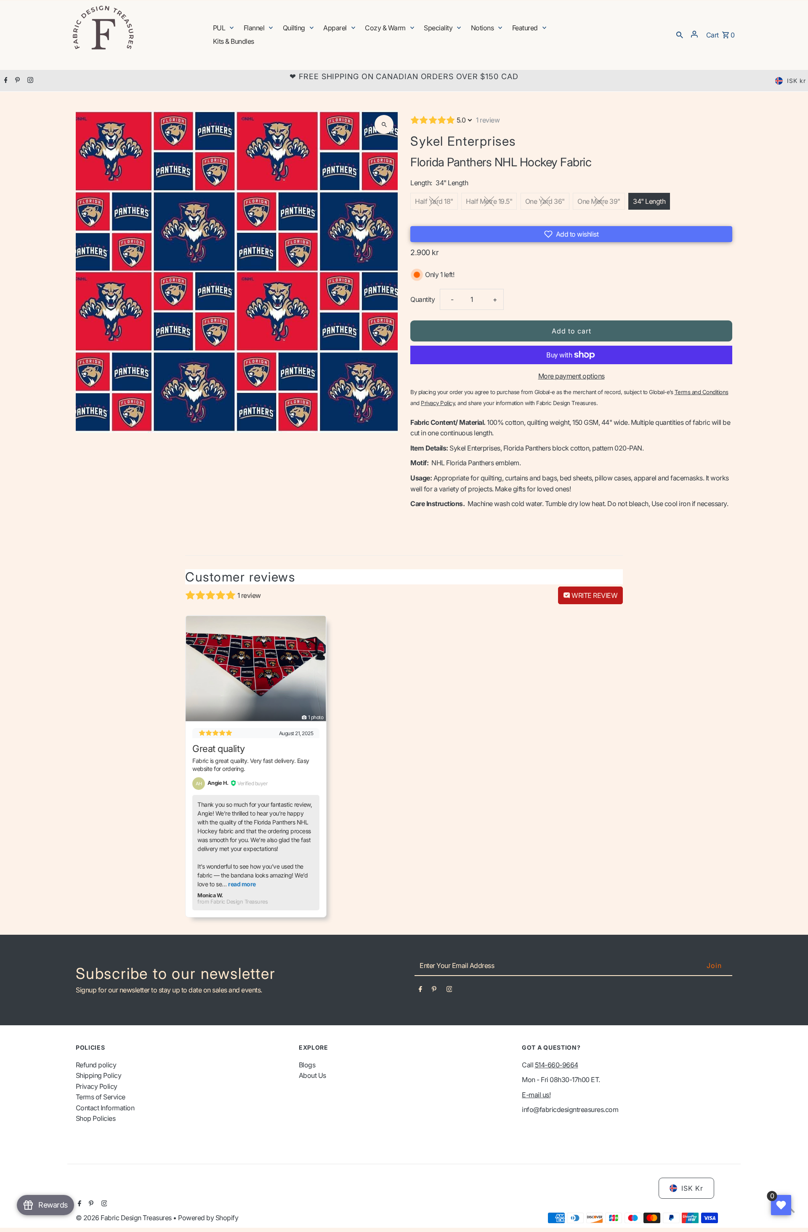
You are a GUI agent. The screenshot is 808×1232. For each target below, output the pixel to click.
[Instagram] (29, 80)
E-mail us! (536, 1095)
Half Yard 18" (434, 201)
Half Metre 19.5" (489, 201)
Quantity (422, 299)
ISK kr (796, 80)
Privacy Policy (96, 1086)
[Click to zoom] (384, 124)
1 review (488, 120)
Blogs (307, 1065)
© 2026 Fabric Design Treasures (124, 1217)
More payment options (571, 376)
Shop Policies (96, 1118)
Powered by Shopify (208, 1217)
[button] (571, 234)
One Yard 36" (545, 201)
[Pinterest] (16, 80)
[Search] (679, 34)
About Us (312, 1075)
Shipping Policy (99, 1075)
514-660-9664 (556, 1065)
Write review (594, 595)
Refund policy (96, 1065)
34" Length (649, 201)
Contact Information (105, 1108)
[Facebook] (5, 80)
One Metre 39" (598, 201)
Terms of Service (100, 1097)
